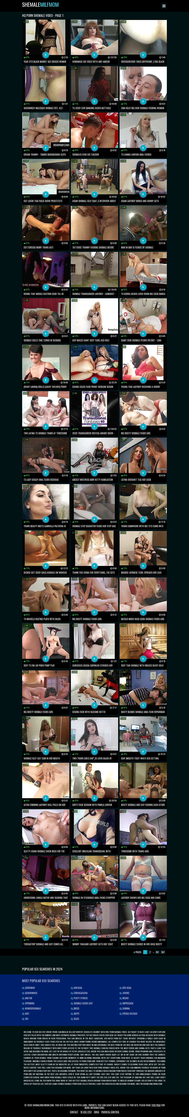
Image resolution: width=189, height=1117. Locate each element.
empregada (127, 1003)
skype (76, 1013)
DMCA (96, 1112)
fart (26, 1013)
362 (163, 952)
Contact (74, 1112)
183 (26, 1019)
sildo (76, 1019)
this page (156, 1105)
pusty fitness (80, 998)
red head (126, 988)
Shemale (40, 4)
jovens (125, 993)
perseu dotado (129, 1013)
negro (125, 998)
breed (76, 1008)
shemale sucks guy (83, 1003)
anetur (28, 998)
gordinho (29, 988)
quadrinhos (30, 993)
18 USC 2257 (86, 1112)
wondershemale (32, 1008)
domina (126, 1008)
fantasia (77, 988)
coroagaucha (80, 993)
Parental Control (110, 1112)
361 (157, 952)
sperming (29, 1003)
